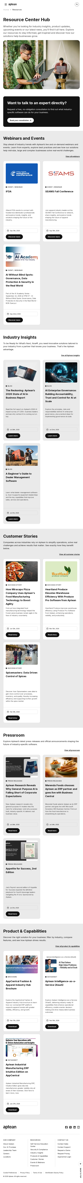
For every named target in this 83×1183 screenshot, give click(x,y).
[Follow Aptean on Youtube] (78, 1127)
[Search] (77, 4)
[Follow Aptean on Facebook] (66, 1127)
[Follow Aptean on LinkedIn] (74, 1127)
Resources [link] (17, 10)
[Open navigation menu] (6, 4)
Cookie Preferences (10, 1173)
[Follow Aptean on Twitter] (70, 1127)
